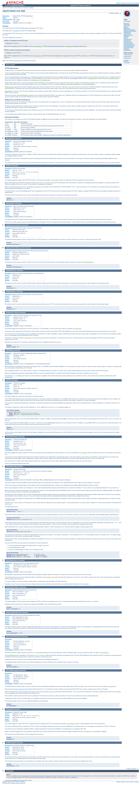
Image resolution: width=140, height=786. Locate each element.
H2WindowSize (127, 50)
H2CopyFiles (127, 25)
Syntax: (7, 143)
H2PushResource (128, 42)
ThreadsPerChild (92, 78)
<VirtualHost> (38, 46)
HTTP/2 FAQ (15, 60)
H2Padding (126, 36)
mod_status (56, 78)
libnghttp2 (16, 30)
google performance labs (20, 689)
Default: (7, 144)
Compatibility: (7, 22)
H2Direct (69, 46)
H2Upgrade (126, 48)
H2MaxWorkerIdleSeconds (130, 31)
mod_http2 (107, 162)
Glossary (132, 3)
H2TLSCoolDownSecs (129, 46)
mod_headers (65, 407)
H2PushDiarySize (128, 39)
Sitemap (137, 3)
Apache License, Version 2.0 (18, 783)
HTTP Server (10, 7)
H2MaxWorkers (127, 32)
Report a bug (127, 58)
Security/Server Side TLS (24, 333)
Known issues (127, 56)
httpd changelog (128, 54)
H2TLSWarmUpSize (128, 47)
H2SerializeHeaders (128, 43)
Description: (6, 16)
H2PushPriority (127, 40)
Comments (127, 62)
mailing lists (74, 777)
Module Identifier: (8, 19)
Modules (118, 3)
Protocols (20, 33)
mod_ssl (58, 342)
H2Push (126, 38)
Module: (7, 149)
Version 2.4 (25, 7)
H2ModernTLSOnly (128, 35)
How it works (127, 21)
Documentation (18, 7)
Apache (4, 7)
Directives (123, 3)
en (120, 13)
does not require (69, 33)
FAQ (128, 3)
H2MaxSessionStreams (129, 29)
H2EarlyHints (127, 28)
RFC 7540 (21, 28)
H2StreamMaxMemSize (129, 44)
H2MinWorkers (127, 33)
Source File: (6, 21)
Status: (5, 17)
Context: (7, 146)
